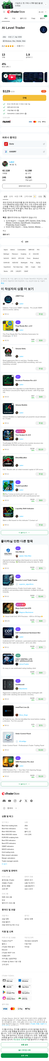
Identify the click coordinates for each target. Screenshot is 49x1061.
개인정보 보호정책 (20, 1039)
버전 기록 (18, 196)
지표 (13, 18)
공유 (26, 242)
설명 (5, 196)
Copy (33, 18)
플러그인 (23, 18)
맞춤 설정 (24, 1045)
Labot (11, 162)
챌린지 (43, 17)
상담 (40, 196)
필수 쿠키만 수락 (24, 1050)
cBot (5, 18)
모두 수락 (24, 1055)
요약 (11, 196)
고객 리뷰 (28, 196)
